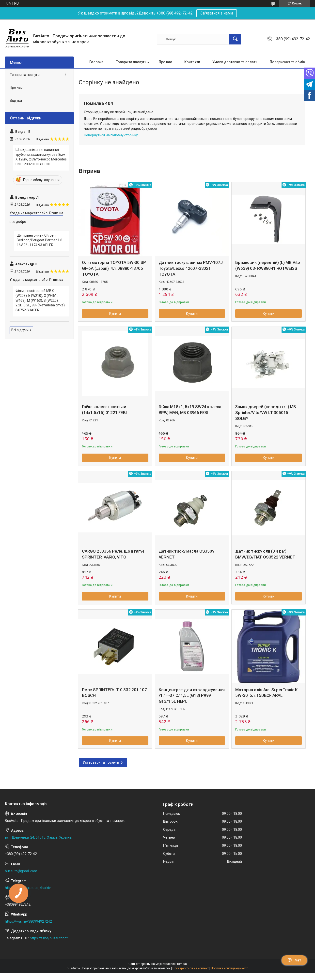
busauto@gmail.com (21, 871)
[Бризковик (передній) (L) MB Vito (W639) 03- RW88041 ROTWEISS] (268, 219)
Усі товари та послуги (101, 762)
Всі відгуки (20, 330)
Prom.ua (181, 964)
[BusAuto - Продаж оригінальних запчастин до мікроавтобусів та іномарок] (17, 39)
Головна (96, 62)
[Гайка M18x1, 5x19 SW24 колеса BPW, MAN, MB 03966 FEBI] (192, 364)
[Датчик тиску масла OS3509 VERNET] (192, 508)
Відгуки (16, 100)
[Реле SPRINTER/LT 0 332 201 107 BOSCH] (115, 646)
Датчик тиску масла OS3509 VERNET (187, 554)
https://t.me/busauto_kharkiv (28, 888)
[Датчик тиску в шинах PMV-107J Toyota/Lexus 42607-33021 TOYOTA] (192, 219)
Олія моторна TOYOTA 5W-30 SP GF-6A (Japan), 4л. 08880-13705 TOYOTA (114, 268)
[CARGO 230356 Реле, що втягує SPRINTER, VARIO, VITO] (115, 508)
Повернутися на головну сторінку (111, 135)
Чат (298, 960)
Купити (115, 313)
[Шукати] (235, 39)
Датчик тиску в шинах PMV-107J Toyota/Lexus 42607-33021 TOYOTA (191, 268)
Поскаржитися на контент (191, 968)
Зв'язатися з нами (216, 13)
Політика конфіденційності (230, 968)
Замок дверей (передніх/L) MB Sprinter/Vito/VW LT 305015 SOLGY (265, 412)
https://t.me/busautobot (49, 938)
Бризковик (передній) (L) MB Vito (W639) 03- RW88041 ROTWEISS (267, 265)
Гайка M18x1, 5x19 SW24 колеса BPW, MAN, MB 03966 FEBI (190, 409)
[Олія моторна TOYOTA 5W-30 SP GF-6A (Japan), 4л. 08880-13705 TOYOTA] (115, 219)
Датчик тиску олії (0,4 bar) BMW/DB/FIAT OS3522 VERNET (265, 554)
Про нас (165, 62)
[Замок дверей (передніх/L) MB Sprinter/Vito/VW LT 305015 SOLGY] (268, 364)
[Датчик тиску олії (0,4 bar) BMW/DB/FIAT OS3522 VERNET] (268, 508)
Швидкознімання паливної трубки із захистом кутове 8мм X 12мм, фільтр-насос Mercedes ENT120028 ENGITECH (41, 157)
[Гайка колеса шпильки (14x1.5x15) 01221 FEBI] (115, 364)
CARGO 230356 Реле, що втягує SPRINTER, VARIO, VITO (113, 554)
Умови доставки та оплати (234, 62)
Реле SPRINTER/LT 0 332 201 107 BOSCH (114, 692)
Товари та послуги (131, 62)
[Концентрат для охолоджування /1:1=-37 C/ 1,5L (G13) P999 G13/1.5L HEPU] (192, 646)
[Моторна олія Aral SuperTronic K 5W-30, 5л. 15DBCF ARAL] (268, 646)
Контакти (192, 62)
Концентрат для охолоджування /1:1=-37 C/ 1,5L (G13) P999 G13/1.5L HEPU (192, 695)
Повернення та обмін (287, 62)
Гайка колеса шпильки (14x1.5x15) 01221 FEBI (104, 409)
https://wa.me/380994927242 (28, 921)
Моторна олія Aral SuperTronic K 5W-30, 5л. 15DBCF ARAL (266, 692)
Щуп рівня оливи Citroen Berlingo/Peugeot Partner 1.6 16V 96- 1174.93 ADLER (39, 240)
